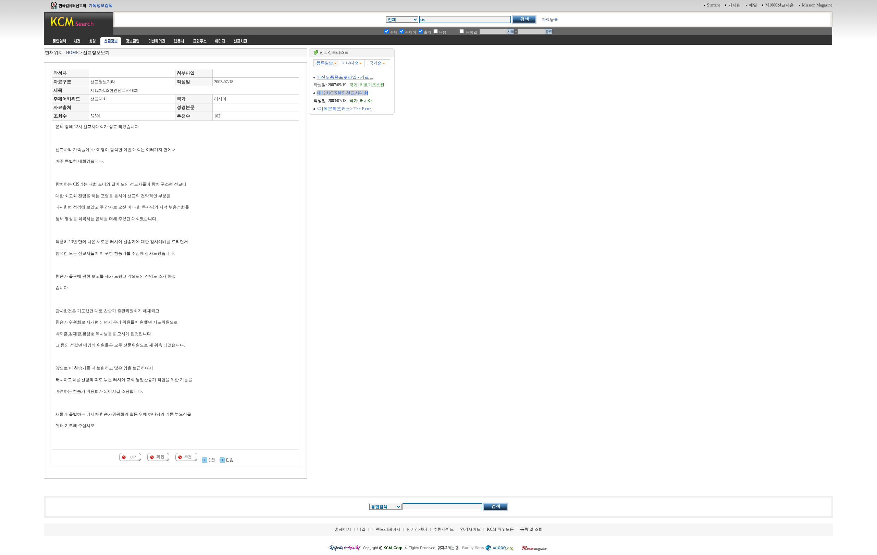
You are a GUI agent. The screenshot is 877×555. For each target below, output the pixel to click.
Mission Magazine (817, 5)
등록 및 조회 (531, 529)
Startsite (713, 5)
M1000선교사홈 (779, 5)
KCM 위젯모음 (500, 529)
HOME (72, 52)
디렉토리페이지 (386, 529)
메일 (753, 5)
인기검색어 (417, 529)
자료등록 (550, 19)
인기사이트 (470, 529)
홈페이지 (343, 529)
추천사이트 (443, 529)
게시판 (734, 5)
